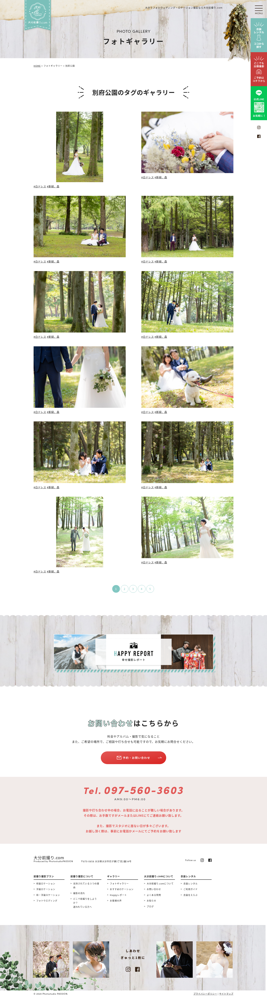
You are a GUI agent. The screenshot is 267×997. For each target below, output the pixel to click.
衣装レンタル (190, 883)
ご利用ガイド (190, 889)
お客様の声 (116, 900)
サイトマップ (226, 993)
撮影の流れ (79, 893)
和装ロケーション (45, 883)
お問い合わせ (154, 889)
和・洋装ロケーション (48, 894)
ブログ (150, 906)
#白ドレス (40, 186)
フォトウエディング (46, 900)
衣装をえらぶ (190, 894)
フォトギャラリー (119, 883)
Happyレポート (118, 894)
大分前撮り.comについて (160, 883)
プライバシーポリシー (205, 993)
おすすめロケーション (122, 889)
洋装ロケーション (45, 889)
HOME (37, 65)
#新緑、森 (53, 186)
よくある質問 (154, 894)
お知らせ (151, 900)
